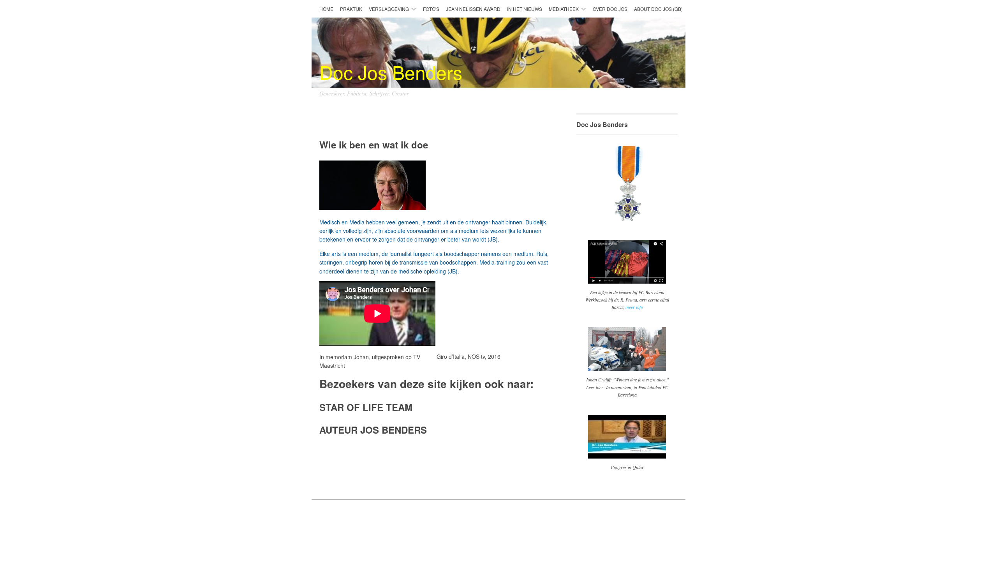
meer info (634, 307)
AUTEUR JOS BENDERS (373, 429)
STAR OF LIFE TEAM (365, 407)
